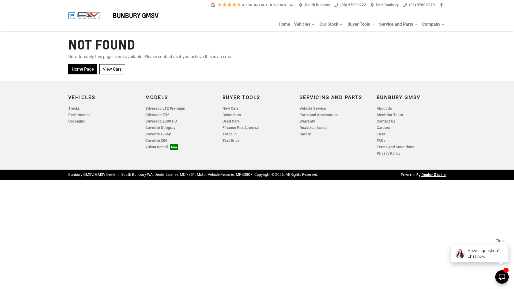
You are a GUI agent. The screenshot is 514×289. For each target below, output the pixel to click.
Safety (305, 134)
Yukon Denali (156, 147)
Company (431, 24)
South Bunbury (317, 5)
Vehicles (302, 24)
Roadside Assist (313, 128)
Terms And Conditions (395, 147)
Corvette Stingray (160, 128)
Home (284, 24)
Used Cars (231, 121)
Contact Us (386, 121)
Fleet (381, 134)
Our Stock (328, 24)
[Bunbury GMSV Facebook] (442, 5)
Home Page (83, 69)
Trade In (229, 134)
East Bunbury (387, 5)
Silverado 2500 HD (161, 121)
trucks (74, 108)
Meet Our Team (390, 115)
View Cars (112, 69)
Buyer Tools (358, 24)
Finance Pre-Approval (240, 128)
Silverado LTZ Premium (165, 108)
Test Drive (231, 140)
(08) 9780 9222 (353, 5)
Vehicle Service (313, 108)
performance (79, 115)
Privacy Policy (388, 153)
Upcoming (76, 121)
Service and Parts (396, 24)
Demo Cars (231, 115)
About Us (384, 108)
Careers (383, 128)
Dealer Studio (433, 174)
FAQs (381, 140)
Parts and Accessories (319, 115)
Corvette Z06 (156, 140)
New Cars (230, 108)
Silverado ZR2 (157, 115)
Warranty (307, 121)
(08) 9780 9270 (422, 5)
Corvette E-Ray (158, 134)
